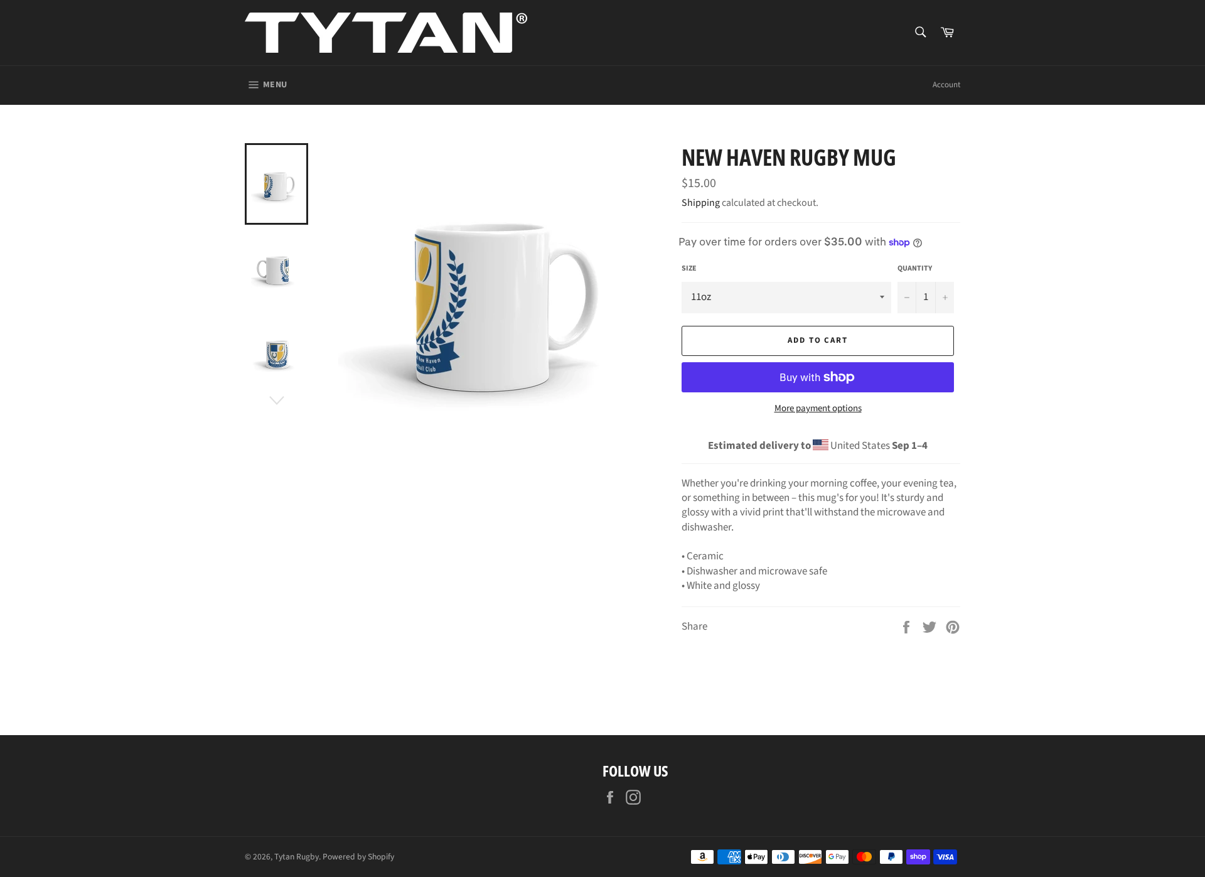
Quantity (914, 269)
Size (689, 269)
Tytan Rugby (296, 857)
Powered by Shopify (358, 857)
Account (946, 84)
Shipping (701, 203)
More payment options (818, 408)
